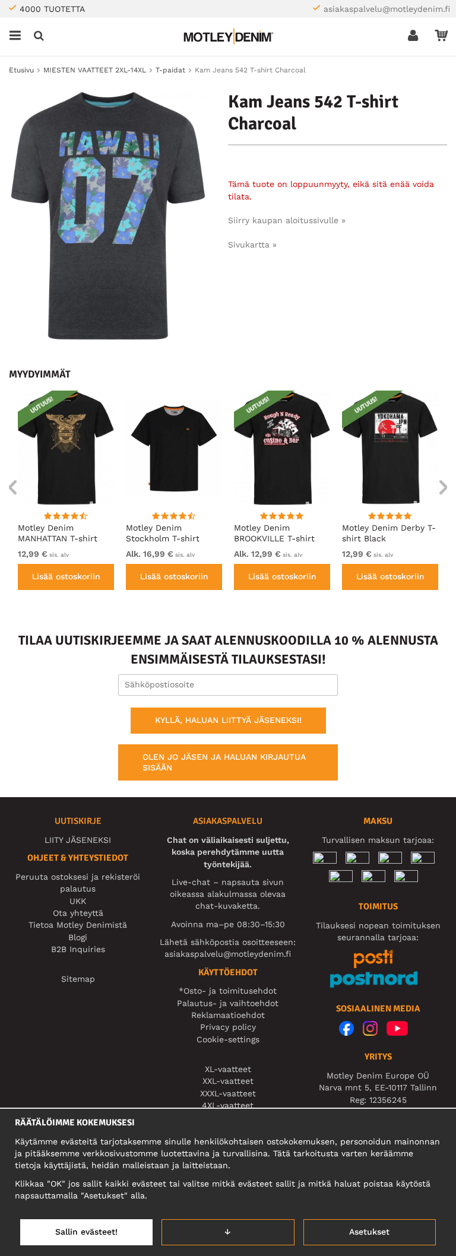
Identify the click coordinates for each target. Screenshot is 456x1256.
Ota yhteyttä (78, 913)
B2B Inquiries (78, 949)
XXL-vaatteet (228, 1081)
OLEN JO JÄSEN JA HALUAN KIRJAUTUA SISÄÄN (224, 762)
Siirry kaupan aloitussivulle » (287, 220)
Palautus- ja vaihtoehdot (227, 1003)
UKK (77, 901)
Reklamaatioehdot (228, 1015)
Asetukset (369, 1231)
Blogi (77, 937)
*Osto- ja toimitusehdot (228, 990)
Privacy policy (228, 1027)
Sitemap (78, 979)
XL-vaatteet (228, 1069)
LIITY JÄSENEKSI (78, 840)
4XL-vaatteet (228, 1105)
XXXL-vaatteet (228, 1093)
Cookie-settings (228, 1039)
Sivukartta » (252, 244)
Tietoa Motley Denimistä (77, 925)
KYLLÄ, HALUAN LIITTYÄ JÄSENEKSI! (228, 720)
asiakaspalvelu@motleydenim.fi (387, 9)
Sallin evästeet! (86, 1231)
